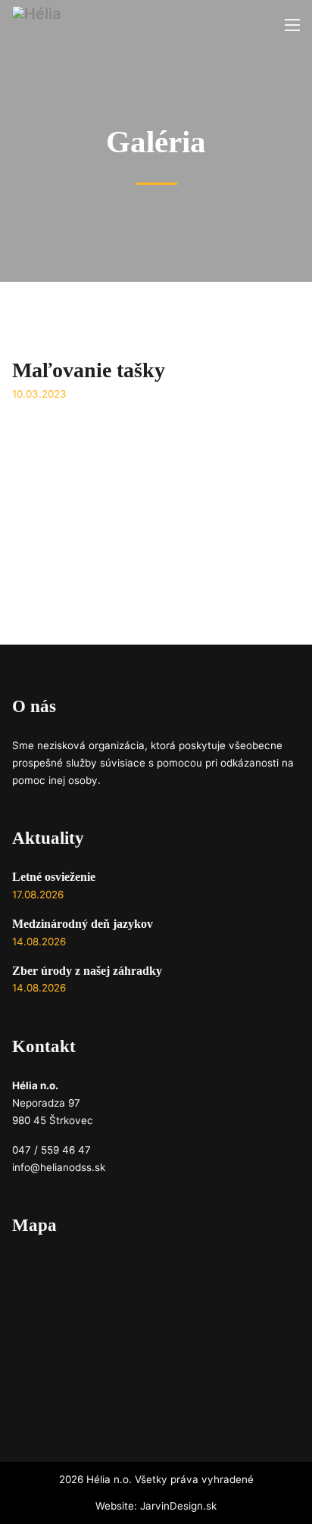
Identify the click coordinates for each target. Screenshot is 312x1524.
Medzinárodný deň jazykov (82, 924)
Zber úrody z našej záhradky (87, 971)
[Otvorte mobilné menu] (292, 25)
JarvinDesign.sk (178, 1506)
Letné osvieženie (53, 877)
